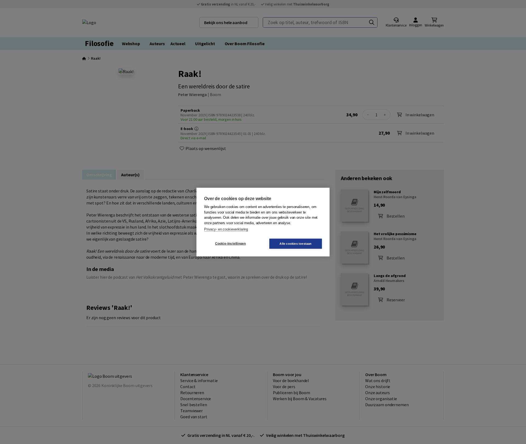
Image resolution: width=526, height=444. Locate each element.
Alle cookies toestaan (295, 243)
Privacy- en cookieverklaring (226, 229)
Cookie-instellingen (230, 244)
